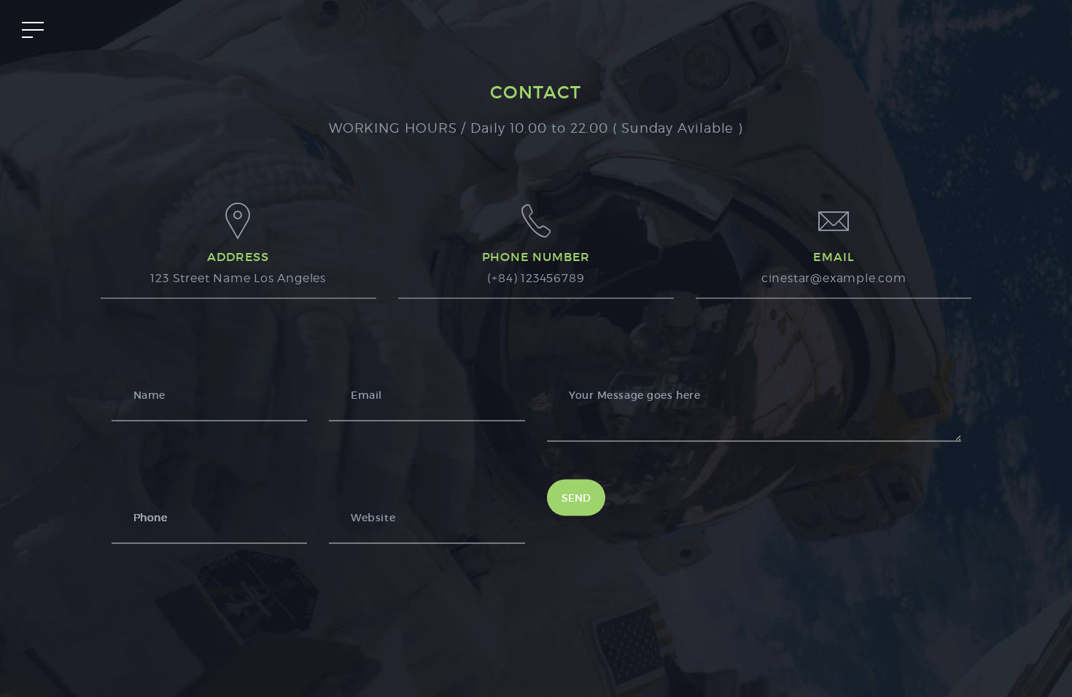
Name (149, 395)
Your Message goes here (634, 395)
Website (373, 517)
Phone (150, 517)
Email (366, 395)
